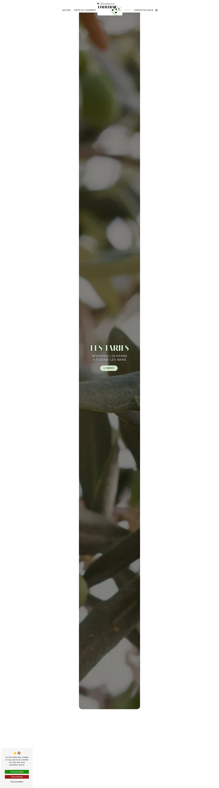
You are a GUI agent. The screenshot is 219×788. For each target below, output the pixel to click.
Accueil (66, 10)
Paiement (110, 368)
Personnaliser (16, 781)
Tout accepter (17, 771)
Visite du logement (85, 10)
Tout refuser (17, 776)
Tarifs (127, 10)
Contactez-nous (143, 10)
